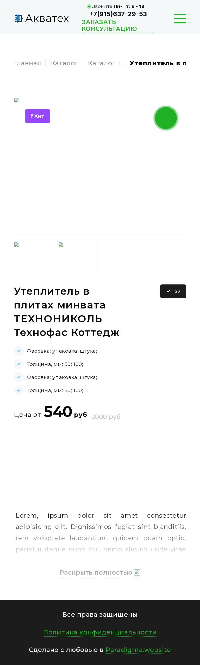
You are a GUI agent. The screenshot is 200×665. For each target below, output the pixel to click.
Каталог (65, 63)
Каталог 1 (104, 63)
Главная (27, 63)
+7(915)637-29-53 (118, 14)
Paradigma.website (138, 650)
